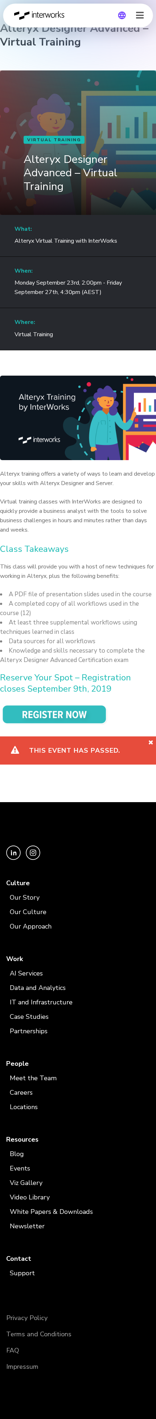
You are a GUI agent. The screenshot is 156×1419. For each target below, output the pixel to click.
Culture (18, 883)
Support (22, 1273)
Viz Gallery (26, 1182)
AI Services (26, 973)
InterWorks (41, 15)
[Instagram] (33, 858)
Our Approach (31, 926)
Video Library (30, 1197)
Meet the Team (33, 1078)
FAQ (12, 1350)
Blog (17, 1154)
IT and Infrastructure (41, 1002)
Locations (24, 1107)
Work (14, 959)
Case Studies (29, 1016)
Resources (22, 1139)
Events (20, 1168)
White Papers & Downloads (51, 1211)
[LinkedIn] (14, 858)
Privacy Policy (27, 1318)
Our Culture (28, 912)
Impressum (22, 1366)
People (17, 1063)
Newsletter (27, 1226)
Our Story (25, 897)
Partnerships (29, 1031)
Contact (18, 1258)
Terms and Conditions (38, 1334)
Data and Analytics (38, 987)
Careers (21, 1092)
